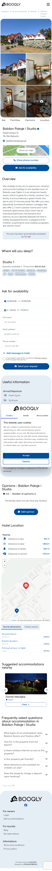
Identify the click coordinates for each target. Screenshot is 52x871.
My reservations (11, 834)
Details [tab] (26, 416)
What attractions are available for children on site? (22, 766)
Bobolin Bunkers (9, 641)
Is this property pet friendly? (19, 759)
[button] (26, 586)
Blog (6, 830)
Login (6, 815)
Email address (9, 329)
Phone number (9, 341)
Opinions (30, 120)
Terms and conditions (14, 845)
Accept (26, 455)
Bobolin (34, 11)
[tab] (11, 626)
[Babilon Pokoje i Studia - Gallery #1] (26, 36)
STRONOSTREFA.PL (30, 864)
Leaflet (13, 620)
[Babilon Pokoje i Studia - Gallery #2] (13, 69)
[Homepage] (26, 799)
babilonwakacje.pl (15, 141)
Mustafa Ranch (9, 634)
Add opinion (27, 512)
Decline (26, 462)
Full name (7, 317)
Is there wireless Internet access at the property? (24, 752)
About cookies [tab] (42, 416)
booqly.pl (5, 11)
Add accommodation (14, 819)
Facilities (15, 120)
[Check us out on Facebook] (26, 805)
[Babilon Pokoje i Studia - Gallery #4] (13, 101)
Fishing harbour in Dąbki (14, 648)
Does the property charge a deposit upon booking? (23, 775)
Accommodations (19, 11)
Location (44, 120)
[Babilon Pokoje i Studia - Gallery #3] (38, 69)
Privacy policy (41, 358)
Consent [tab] (9, 416)
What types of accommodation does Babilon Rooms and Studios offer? (23, 734)
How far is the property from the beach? (21, 743)
